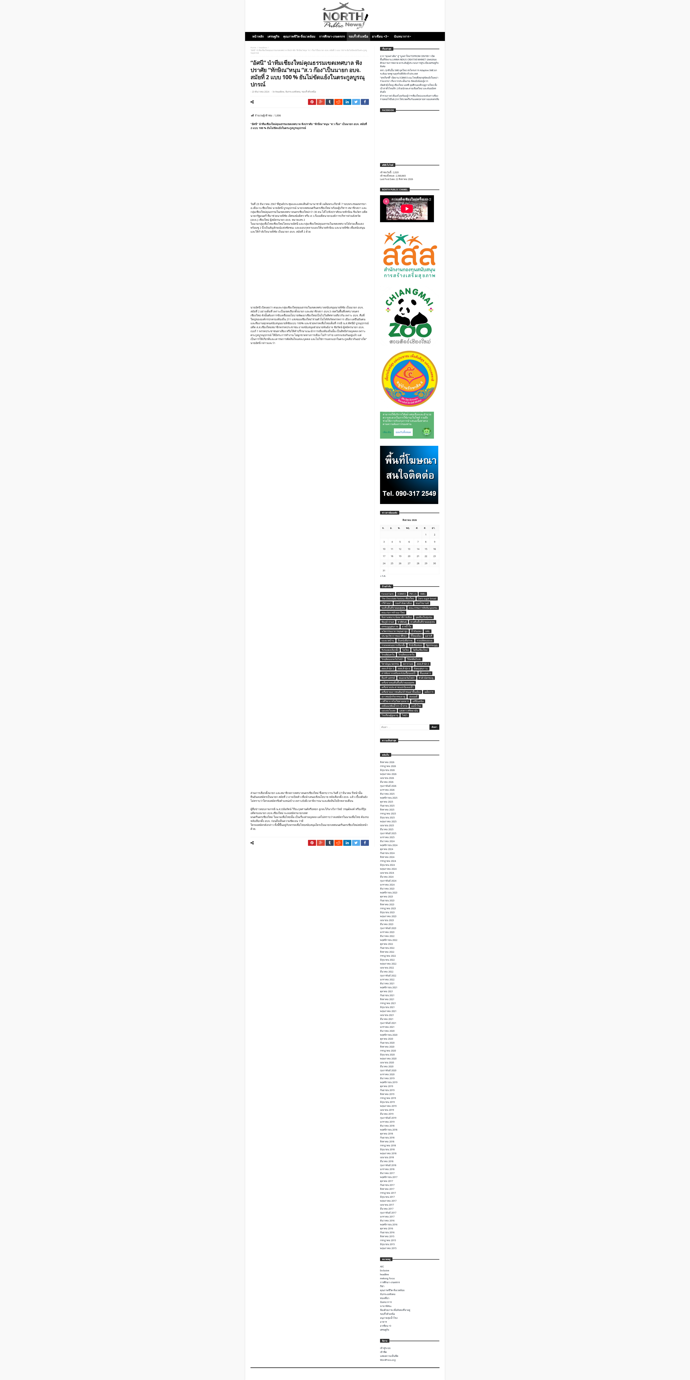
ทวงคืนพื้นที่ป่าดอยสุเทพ (422, 622)
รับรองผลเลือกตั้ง (389, 650)
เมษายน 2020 (387, 1062)
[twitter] (356, 102)
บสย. (427, 631)
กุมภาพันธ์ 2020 (388, 1070)
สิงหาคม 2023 (387, 904)
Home (253, 48)
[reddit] (338, 102)
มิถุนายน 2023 (387, 912)
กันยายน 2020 (387, 1042)
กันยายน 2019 (387, 1090)
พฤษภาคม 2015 (388, 1248)
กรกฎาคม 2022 (388, 955)
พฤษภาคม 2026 (388, 774)
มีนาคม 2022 (386, 971)
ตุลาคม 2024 (386, 849)
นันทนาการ (386, 1302)
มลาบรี (428, 636)
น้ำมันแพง (416, 631)
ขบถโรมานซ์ (422, 603)
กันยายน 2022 (387, 948)
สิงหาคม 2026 (387, 762)
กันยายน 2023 (387, 900)
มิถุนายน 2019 (387, 1102)
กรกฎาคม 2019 (388, 1098)
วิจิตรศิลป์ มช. (414, 659)
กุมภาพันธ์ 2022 (388, 975)
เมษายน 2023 (387, 920)
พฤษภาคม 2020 (388, 1058)
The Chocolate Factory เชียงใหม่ (397, 598)
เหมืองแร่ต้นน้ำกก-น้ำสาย (394, 706)
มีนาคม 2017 (386, 1208)
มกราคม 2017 (387, 1216)
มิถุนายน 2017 (387, 1197)
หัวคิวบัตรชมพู (426, 678)
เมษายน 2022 (387, 967)
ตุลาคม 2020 (386, 1038)
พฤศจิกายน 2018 (388, 1129)
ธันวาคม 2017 (387, 1173)
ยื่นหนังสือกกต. (405, 640)
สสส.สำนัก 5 (387, 668)
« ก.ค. (383, 576)
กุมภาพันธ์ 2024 (388, 880)
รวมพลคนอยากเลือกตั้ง (393, 645)
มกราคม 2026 (387, 790)
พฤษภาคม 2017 (388, 1200)
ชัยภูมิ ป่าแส (387, 622)
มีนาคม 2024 (386, 876)
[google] (321, 102)
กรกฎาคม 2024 (388, 861)
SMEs (423, 594)
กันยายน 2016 (387, 1232)
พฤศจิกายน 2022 (388, 940)
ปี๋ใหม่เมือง (416, 636)
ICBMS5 (401, 594)
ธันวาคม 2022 (387, 936)
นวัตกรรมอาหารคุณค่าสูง (394, 631)
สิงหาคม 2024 (387, 857)
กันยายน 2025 (387, 805)
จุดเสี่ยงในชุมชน (424, 617)
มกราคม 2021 (387, 1027)
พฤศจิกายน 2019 (388, 1082)
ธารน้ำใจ (406, 626)
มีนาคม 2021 (386, 1019)
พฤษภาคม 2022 (388, 963)
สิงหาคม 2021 (387, 999)
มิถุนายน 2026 (387, 770)
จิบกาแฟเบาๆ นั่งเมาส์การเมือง (396, 617)
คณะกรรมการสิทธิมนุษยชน (423, 608)
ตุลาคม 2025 (386, 801)
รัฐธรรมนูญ (432, 645)
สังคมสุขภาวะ (421, 668)
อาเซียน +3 (385, 1325)
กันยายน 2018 (387, 1137)
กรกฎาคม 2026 (388, 766)
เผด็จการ (428, 692)
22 (426, 556)
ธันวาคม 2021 (387, 983)
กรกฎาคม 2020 (388, 1050)
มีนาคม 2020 (386, 1066)
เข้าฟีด (383, 1352)
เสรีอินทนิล (418, 701)
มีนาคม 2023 (386, 924)
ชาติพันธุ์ (402, 622)
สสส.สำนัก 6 (404, 668)
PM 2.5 (413, 594)
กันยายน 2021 (387, 995)
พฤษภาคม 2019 (388, 1106)
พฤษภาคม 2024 (388, 869)
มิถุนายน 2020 (387, 1054)
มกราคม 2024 (387, 884)
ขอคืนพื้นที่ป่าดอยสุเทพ (393, 608)
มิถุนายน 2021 (387, 1007)
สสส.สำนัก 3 (423, 664)
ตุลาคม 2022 (386, 944)
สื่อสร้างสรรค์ (388, 678)
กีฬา (382, 1286)
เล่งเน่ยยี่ (413, 696)
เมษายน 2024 (387, 873)
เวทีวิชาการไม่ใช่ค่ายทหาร (395, 701)
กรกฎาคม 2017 (388, 1193)
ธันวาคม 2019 (387, 1078)
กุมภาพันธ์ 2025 (388, 833)
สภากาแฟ (408, 664)
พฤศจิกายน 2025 (388, 797)
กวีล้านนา (386, 603)
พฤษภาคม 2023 (388, 916)
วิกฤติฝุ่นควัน (388, 654)
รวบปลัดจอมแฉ (425, 640)
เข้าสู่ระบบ (385, 1348)
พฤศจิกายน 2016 (388, 1224)
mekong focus (387, 1278)
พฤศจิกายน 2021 (388, 987)
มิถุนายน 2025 (387, 817)
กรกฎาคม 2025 (388, 813)
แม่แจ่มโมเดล (388, 710)
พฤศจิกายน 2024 (388, 845)
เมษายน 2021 (387, 1015)
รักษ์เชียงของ (415, 645)
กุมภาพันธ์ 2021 (388, 1023)
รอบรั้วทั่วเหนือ (309, 91)
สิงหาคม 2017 (387, 1189)
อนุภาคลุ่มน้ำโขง (388, 1318)
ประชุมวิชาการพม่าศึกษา (394, 636)
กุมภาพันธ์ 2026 (388, 786)
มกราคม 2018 (387, 1169)
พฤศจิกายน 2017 (388, 1177)
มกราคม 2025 (387, 837)
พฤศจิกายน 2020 (388, 1035)
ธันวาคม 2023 (387, 888)
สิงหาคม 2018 (387, 1141)
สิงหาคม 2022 (387, 952)
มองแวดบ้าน (387, 640)
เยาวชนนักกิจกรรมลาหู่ (393, 696)
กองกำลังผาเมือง (403, 603)
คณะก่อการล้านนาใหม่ (393, 612)
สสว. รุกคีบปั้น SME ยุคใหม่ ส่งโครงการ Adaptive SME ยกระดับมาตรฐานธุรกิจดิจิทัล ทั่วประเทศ (408, 72)
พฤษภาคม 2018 (388, 1153)
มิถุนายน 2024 (387, 865)
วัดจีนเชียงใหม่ (420, 650)
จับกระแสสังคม (292, 91)
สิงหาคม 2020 (387, 1046)
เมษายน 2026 (387, 778)
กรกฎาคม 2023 (388, 908)
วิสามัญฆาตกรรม (390, 664)
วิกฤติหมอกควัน (406, 654)
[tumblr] (330, 102)
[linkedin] (347, 102)
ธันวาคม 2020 (387, 1031)
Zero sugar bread (427, 598)
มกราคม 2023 (387, 932)
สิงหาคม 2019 (387, 1094)
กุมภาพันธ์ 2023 (388, 928)
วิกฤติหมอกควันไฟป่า (392, 659)
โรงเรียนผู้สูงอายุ (389, 715)
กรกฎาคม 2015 (388, 1240)
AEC (382, 1266)
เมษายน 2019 (387, 1110)
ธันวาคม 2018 (387, 1125)
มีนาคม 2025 (386, 829)
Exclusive (384, 1270)
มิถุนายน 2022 (387, 959)
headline (263, 48)
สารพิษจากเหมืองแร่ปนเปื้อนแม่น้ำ (398, 673)
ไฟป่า (405, 715)
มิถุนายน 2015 (387, 1244)
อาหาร (383, 1322)
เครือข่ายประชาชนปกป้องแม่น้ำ (397, 687)
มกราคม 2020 (387, 1074)
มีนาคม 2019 (386, 1114)
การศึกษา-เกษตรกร (390, 1282)
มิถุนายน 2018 (387, 1149)
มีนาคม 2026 (386, 782)
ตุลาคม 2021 (386, 991)
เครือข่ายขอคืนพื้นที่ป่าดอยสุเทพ (397, 682)
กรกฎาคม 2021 (388, 1003)
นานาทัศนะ (386, 1306)
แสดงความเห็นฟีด (389, 1356)
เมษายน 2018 (387, 1157)
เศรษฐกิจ (384, 1329)
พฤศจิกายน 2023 (388, 892)
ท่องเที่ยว (384, 1298)
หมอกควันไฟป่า (407, 678)
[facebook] (365, 102)
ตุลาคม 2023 (386, 896)
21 (418, 556)
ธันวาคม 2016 (387, 1220)
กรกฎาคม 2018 (388, 1145)
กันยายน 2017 (387, 1185)
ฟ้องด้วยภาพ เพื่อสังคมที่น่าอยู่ (395, 1310)
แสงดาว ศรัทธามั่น (408, 710)
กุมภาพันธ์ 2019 (388, 1118)
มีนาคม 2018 (386, 1161)
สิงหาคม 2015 (387, 1236)
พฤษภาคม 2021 (388, 1011)
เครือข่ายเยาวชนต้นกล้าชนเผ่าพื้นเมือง (401, 692)
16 (434, 549)
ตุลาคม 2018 (386, 1133)
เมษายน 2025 (387, 825)
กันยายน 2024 (387, 853)
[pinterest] (312, 102)
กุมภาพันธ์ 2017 (388, 1212)
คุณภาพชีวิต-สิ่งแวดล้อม (392, 1290)
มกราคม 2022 (387, 979)
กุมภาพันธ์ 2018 (388, 1165)
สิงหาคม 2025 (387, 809)
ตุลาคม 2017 (386, 1181)
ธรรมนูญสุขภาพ (389, 626)
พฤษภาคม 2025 (388, 821)
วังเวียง (405, 650)
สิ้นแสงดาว (425, 673)
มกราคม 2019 (387, 1121)
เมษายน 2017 (387, 1204)
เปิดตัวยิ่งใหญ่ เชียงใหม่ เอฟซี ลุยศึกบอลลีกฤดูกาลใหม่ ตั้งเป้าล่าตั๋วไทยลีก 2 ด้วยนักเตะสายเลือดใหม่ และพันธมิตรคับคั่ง (408, 88)
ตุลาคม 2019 (386, 1086)
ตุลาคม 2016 (386, 1228)
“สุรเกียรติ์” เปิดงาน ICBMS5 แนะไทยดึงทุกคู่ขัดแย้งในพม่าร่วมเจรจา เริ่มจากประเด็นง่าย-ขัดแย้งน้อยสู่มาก (409, 79)
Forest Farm (387, 594)
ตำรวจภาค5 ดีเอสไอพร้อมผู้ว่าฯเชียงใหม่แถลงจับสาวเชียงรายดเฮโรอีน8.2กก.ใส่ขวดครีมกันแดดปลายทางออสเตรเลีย (409, 97)
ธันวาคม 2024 (387, 841)
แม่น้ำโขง (416, 706)
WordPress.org (388, 1360)
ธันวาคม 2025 (387, 793)
